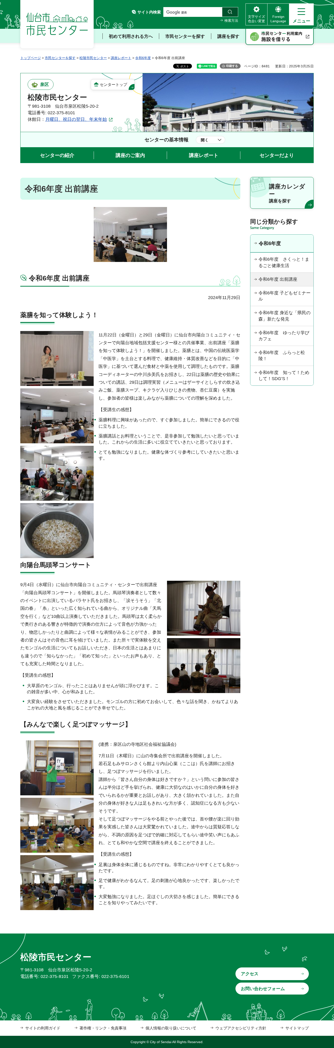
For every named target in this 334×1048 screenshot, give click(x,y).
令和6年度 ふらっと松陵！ (281, 355)
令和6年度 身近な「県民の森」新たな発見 (284, 315)
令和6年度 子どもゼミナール (284, 296)
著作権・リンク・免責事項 (102, 1028)
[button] (301, 14)
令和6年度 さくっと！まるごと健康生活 (283, 262)
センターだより (277, 155)
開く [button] (205, 140)
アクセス (249, 973)
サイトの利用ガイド (42, 1028)
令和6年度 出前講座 (277, 279)
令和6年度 (143, 58)
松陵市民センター (93, 58)
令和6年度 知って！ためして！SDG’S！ (283, 375)
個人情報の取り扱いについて (170, 1028)
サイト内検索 (149, 12)
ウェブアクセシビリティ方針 (240, 1028)
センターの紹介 (57, 155)
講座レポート (121, 58)
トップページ (30, 58)
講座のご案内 (130, 155)
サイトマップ (297, 1028)
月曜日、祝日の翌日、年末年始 (76, 119)
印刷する (232, 66)
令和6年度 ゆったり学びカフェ (283, 335)
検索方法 (231, 20)
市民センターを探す (60, 58)
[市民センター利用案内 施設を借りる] (279, 37)
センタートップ (113, 85)
